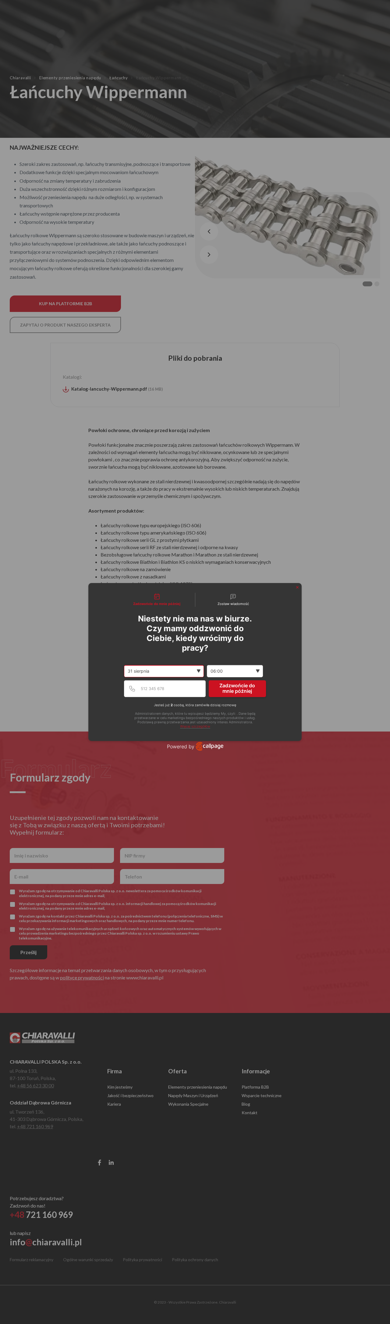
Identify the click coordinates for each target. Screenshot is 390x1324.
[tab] (157, 599)
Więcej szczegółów (195, 726)
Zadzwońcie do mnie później (237, 688)
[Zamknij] (297, 587)
